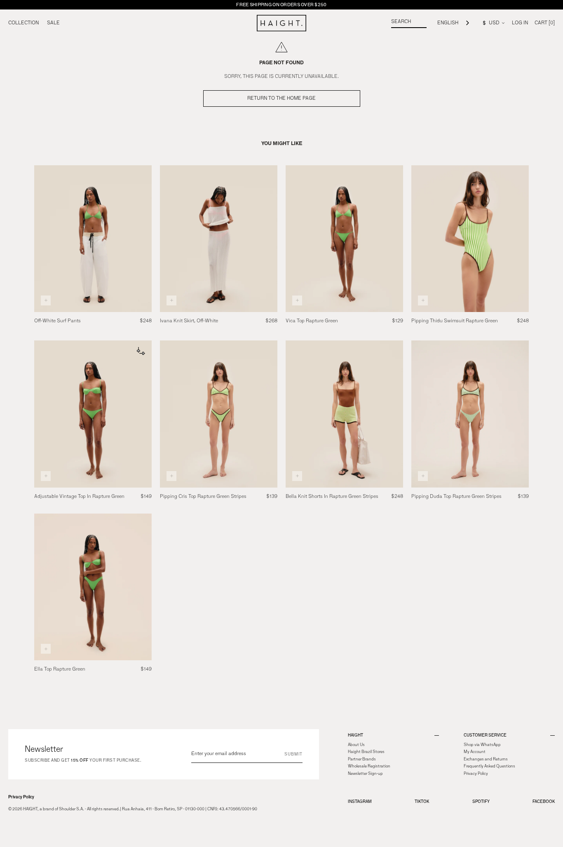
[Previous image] (42, 238)
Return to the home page (281, 98)
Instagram (360, 801)
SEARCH (401, 21)
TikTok (422, 801)
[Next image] (144, 238)
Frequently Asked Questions (489, 766)
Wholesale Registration (369, 766)
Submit (293, 754)
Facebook (544, 801)
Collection (23, 23)
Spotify (481, 801)
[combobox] (454, 23)
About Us (356, 745)
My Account (475, 752)
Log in (520, 23)
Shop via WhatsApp (482, 745)
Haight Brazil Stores (366, 752)
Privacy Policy (21, 797)
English (447, 23)
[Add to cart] (46, 300)
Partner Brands (362, 759)
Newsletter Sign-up (365, 774)
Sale (53, 23)
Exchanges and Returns (486, 759)
